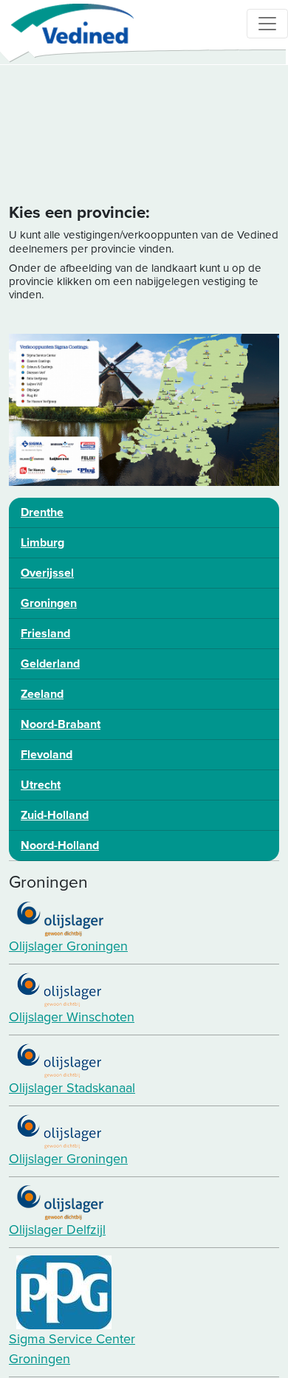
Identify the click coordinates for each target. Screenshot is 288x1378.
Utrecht (41, 785)
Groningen (49, 603)
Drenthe (42, 512)
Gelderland (50, 664)
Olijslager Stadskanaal (72, 1088)
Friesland (45, 633)
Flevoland (46, 754)
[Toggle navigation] (267, 23)
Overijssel (47, 573)
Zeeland (42, 694)
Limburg (42, 542)
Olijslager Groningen (68, 946)
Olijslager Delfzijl (57, 1229)
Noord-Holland (60, 845)
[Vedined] (67, 23)
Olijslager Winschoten (71, 1017)
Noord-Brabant (60, 724)
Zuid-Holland (55, 815)
